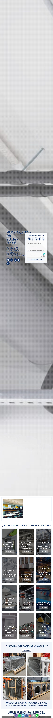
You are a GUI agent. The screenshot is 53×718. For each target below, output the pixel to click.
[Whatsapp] (15, 260)
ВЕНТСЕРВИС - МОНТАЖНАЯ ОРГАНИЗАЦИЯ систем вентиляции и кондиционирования (17, 251)
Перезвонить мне (36, 259)
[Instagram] (8, 263)
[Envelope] (33, 715)
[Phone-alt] (37, 715)
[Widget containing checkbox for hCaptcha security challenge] (36, 255)
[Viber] (11, 260)
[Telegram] (8, 260)
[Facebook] (18, 260)
